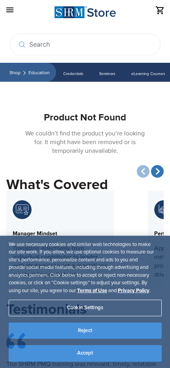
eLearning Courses (148, 73)
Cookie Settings (85, 307)
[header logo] (85, 13)
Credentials (73, 73)
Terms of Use (92, 290)
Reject (85, 330)
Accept (85, 353)
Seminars (107, 73)
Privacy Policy (133, 290)
